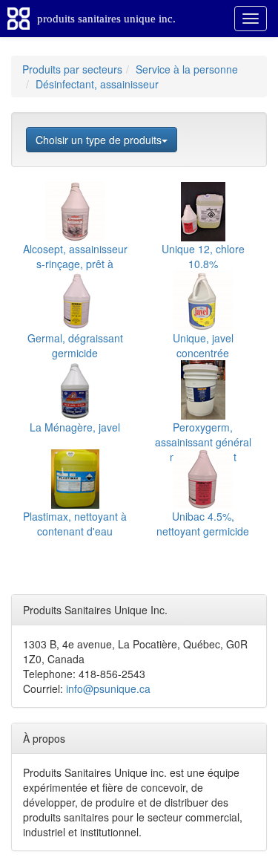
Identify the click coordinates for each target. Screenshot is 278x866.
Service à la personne (187, 69)
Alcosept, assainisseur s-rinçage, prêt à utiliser (75, 263)
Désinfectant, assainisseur (97, 83)
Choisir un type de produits (99, 139)
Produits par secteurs (72, 69)
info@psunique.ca (108, 688)
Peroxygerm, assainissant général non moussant (203, 442)
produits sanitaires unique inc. (106, 19)
